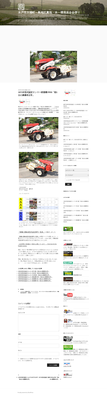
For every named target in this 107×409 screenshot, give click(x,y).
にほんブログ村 (67, 366)
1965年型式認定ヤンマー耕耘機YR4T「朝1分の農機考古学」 (35, 277)
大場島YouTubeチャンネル (79, 297)
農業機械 (22, 289)
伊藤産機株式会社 (77, 275)
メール (20, 342)
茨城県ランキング (67, 377)
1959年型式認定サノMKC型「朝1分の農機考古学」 (76, 144)
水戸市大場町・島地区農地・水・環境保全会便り (49, 12)
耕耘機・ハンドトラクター (33, 292)
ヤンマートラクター (34, 291)
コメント (21, 312)
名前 (19, 334)
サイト (20, 350)
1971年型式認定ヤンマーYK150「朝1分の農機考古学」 (33, 273)
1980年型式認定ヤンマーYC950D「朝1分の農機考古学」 (34, 275)
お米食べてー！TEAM (78, 313)
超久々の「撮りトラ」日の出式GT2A (72, 116)
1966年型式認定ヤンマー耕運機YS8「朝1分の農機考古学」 (35, 280)
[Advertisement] (53, 39)
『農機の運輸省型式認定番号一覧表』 (31, 232)
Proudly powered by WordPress (25, 392)
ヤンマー (53, 110)
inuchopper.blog (77, 341)
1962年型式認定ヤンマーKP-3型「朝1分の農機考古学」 (34, 271)
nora (29, 89)
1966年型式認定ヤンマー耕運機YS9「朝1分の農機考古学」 (35, 278)
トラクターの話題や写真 (25, 291)
